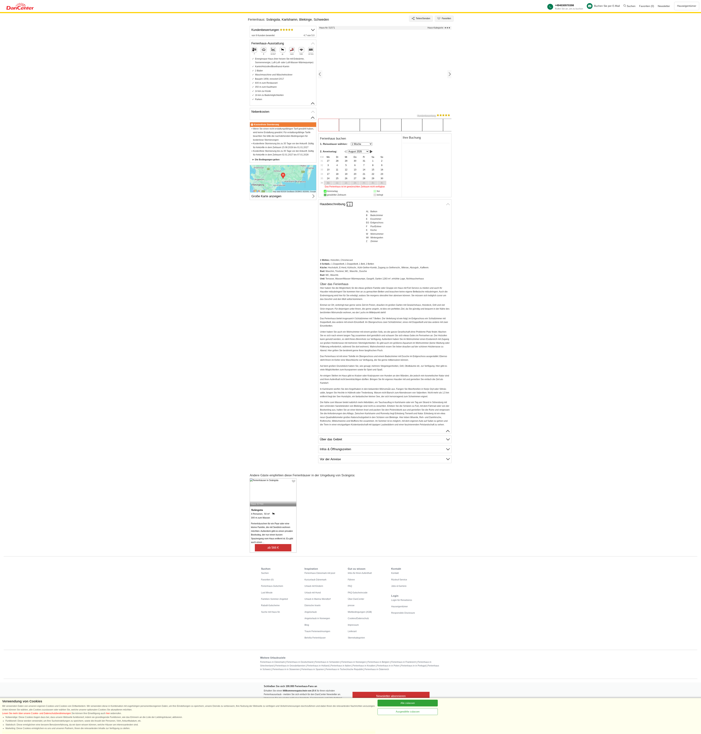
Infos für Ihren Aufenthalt (360, 573)
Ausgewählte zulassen (408, 711)
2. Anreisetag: (328, 151)
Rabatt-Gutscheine (270, 605)
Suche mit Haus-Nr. (270, 612)
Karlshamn (289, 19)
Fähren (351, 579)
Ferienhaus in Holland (318, 665)
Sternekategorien (356, 637)
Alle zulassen (408, 703)
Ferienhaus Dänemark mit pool (319, 573)
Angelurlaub (310, 612)
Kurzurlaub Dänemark (315, 579)
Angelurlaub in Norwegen (317, 618)
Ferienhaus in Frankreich (403, 662)
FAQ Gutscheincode (357, 592)
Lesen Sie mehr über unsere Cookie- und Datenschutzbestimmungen (36, 713)
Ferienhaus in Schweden (327, 662)
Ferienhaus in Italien (341, 665)
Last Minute (267, 592)
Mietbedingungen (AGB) (360, 612)
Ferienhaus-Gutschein (272, 586)
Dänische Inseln (312, 605)
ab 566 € (273, 547)
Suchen (630, 6)
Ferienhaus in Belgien (379, 662)
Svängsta (273, 19)
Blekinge (305, 19)
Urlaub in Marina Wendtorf (317, 599)
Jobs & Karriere (399, 586)
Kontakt (395, 573)
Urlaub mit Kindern (313, 586)
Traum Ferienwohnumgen (317, 631)
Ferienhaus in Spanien (312, 669)
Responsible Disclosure (403, 613)
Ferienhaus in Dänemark (272, 662)
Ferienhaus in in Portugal (413, 665)
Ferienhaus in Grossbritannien (290, 665)
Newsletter (664, 6)
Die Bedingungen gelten (267, 159)
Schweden (321, 19)
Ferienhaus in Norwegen (353, 662)
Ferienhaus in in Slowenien (286, 669)
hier (108, 713)
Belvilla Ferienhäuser (315, 637)
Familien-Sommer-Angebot (274, 599)
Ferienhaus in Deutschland (299, 662)
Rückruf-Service (399, 579)
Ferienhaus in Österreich (377, 669)
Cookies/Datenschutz (358, 618)
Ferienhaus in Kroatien (364, 665)
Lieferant (352, 631)
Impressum (353, 625)
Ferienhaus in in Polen (388, 665)
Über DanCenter (356, 599)
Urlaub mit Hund (312, 592)
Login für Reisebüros (401, 600)
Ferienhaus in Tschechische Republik (344, 669)
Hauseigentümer (686, 5)
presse (351, 605)
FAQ (350, 586)
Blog (306, 625)
